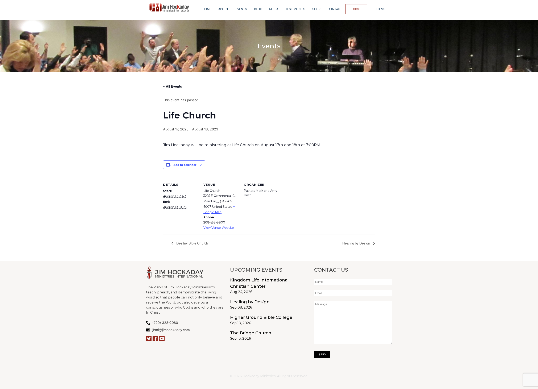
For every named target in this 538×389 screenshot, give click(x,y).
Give (356, 9)
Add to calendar (184, 165)
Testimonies (295, 9)
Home (207, 9)
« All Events (172, 86)
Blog (258, 9)
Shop (316, 9)
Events (241, 9)
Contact (335, 9)
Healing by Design (356, 243)
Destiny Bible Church (191, 243)
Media (273, 9)
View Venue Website (218, 228)
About (223, 9)
